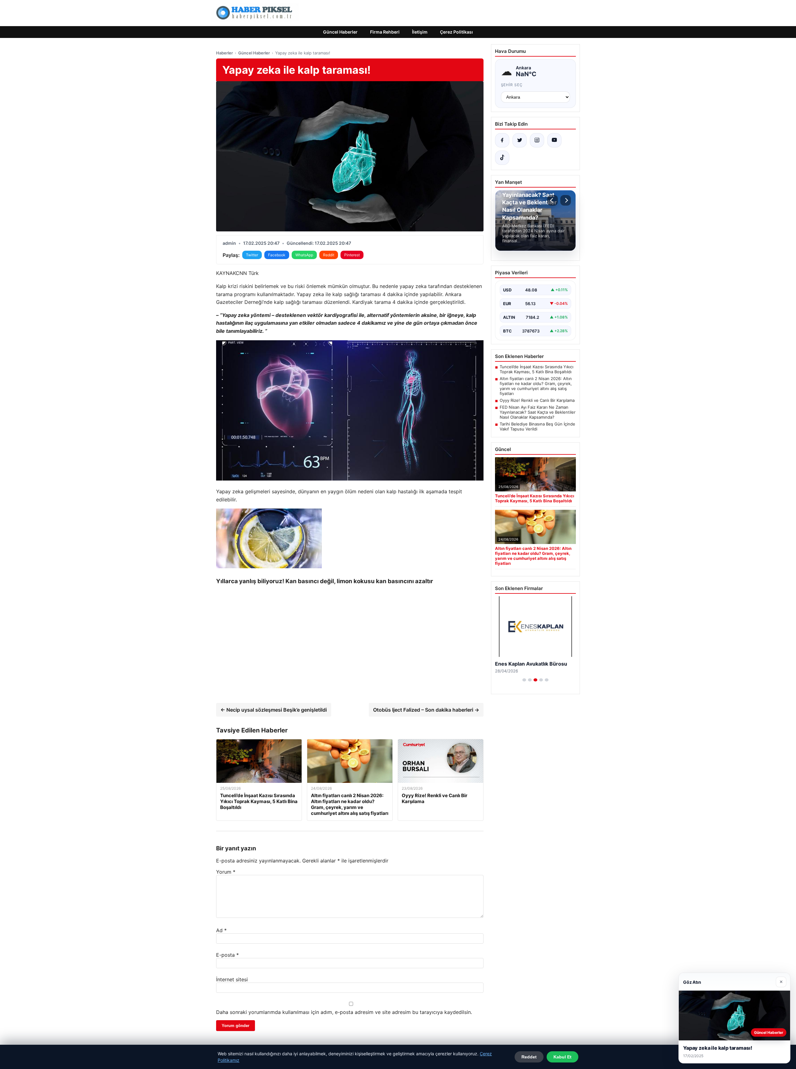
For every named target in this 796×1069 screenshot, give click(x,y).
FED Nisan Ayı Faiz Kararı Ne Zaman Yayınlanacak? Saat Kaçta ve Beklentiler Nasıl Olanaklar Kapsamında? (538, 412)
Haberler (224, 52)
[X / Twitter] (519, 140)
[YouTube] (554, 140)
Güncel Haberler (340, 32)
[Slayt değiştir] (524, 679)
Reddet (529, 1056)
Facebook (276, 255)
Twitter (252, 255)
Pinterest (352, 255)
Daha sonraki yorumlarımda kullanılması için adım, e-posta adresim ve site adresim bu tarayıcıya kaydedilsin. (344, 1012)
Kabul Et (562, 1056)
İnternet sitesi (232, 979)
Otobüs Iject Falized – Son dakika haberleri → (426, 710)
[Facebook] (502, 140)
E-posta (227, 955)
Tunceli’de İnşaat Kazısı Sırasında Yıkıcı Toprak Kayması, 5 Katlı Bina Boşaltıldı (536, 369)
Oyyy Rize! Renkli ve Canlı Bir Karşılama (537, 400)
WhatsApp (304, 255)
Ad (221, 930)
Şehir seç (512, 84)
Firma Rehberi (385, 32)
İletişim (420, 32)
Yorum (225, 872)
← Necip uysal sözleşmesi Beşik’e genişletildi (273, 710)
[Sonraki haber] (565, 200)
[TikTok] (502, 158)
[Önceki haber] (552, 200)
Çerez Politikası (456, 32)
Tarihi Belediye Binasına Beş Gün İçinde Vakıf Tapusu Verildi (537, 426)
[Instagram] (537, 140)
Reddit (328, 255)
